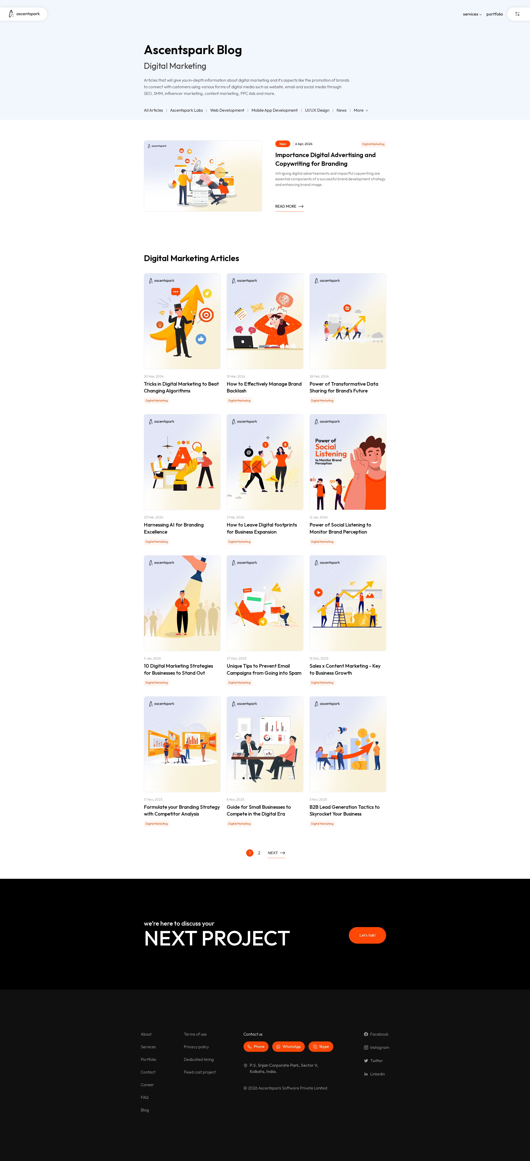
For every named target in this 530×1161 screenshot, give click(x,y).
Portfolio (148, 1059)
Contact (148, 1072)
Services (148, 1046)
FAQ (145, 1097)
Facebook (379, 1034)
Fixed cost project (200, 1072)
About (146, 1034)
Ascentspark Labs (186, 110)
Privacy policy (196, 1046)
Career (147, 1084)
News (342, 110)
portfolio (495, 14)
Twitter (376, 1060)
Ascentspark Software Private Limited (292, 1088)
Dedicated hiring (199, 1059)
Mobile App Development (275, 110)
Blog (145, 1110)
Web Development (227, 110)
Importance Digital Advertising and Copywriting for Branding (325, 159)
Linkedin (377, 1073)
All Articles (153, 110)
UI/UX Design (317, 110)
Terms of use (195, 1034)
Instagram (379, 1047)
